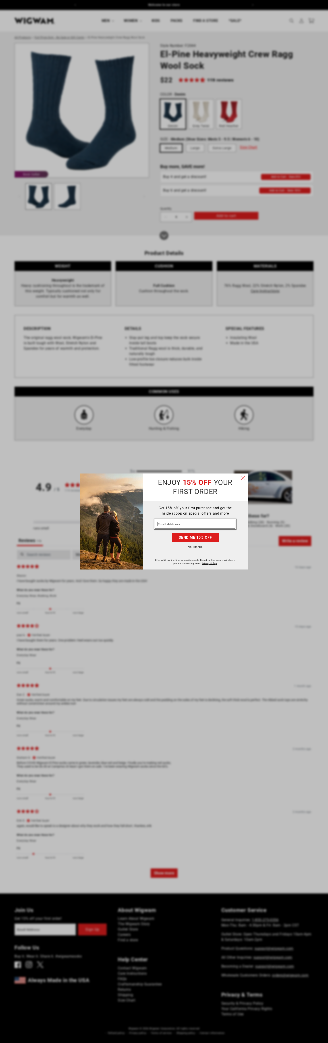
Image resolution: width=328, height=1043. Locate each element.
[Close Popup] (243, 478)
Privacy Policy (209, 563)
